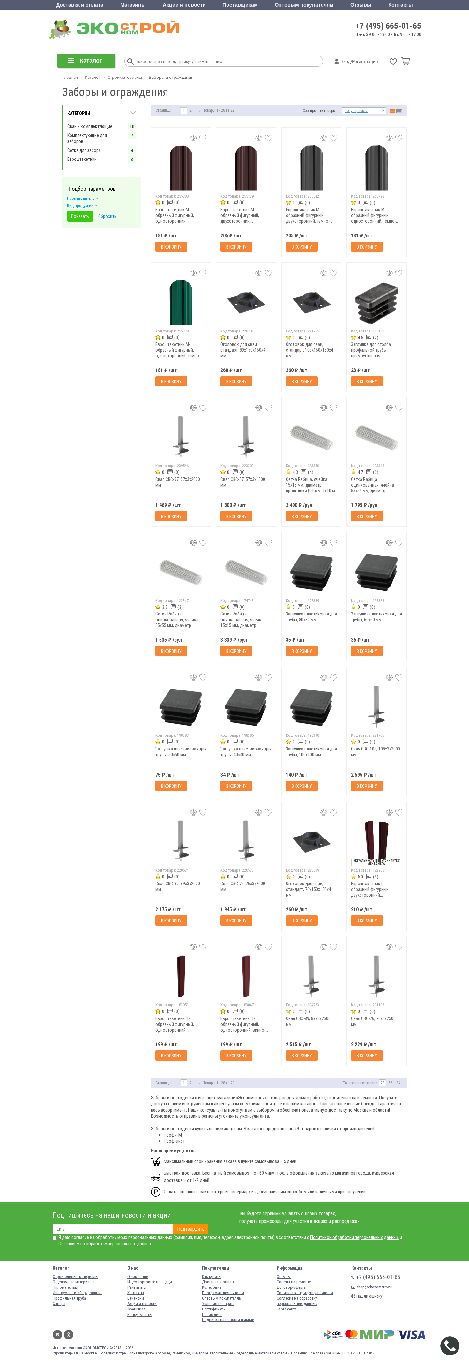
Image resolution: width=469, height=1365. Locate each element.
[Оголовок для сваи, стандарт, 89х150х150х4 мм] (246, 302)
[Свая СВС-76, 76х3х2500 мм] (376, 976)
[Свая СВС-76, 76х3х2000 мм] (246, 842)
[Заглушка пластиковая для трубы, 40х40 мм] (246, 707)
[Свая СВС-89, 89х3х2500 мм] (311, 976)
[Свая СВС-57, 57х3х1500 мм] (246, 437)
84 (398, 1083)
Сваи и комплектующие (89, 126)
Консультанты (139, 1314)
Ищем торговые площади (149, 1281)
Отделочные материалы (73, 1281)
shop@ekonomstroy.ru (374, 1287)
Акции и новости (184, 5)
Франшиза (136, 1309)
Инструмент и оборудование (77, 1292)
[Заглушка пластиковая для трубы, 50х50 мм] (181, 707)
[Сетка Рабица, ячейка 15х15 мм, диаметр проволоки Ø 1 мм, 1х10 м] (311, 437)
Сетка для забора (84, 150)
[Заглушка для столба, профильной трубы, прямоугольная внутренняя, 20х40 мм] (376, 302)
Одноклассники (68, 1334)
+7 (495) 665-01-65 (388, 26)
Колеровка (211, 1287)
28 (382, 1083)
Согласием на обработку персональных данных (105, 1244)
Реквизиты (136, 1287)
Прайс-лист (212, 1314)
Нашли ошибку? (369, 1296)
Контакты (400, 5)
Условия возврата (218, 1303)
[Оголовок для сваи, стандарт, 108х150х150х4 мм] (311, 302)
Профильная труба (69, 1298)
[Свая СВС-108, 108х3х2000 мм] (376, 707)
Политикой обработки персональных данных (354, 1237)
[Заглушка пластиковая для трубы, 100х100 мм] (311, 707)
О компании (137, 1276)
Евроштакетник (82, 159)
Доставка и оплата (79, 5)
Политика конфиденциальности (305, 1292)
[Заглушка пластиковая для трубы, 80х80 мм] (311, 572)
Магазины (133, 5)
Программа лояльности (223, 1292)
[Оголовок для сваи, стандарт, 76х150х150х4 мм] (311, 842)
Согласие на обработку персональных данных (297, 1301)
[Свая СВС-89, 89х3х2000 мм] (181, 842)
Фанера (59, 1303)
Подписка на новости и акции (228, 1319)
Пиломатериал (65, 1287)
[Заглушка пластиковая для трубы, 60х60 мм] (376, 572)
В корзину (171, 247)
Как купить (211, 1276)
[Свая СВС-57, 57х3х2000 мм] (181, 437)
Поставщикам (240, 5)
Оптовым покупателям (304, 5)
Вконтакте (57, 1334)
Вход (345, 61)
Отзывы (360, 5)
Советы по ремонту (294, 1281)
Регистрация (365, 61)
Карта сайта (287, 1309)
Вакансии (135, 1298)
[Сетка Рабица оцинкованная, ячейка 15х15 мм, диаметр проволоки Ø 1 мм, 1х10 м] (246, 572)
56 (390, 1083)
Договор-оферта (291, 1287)
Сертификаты (214, 1309)
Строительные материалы (75, 1276)
